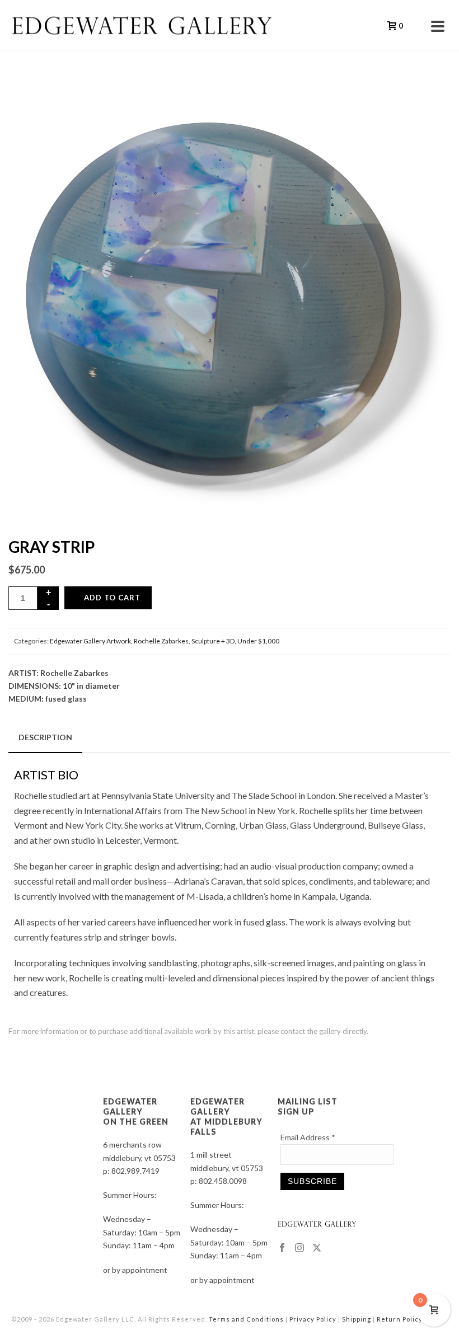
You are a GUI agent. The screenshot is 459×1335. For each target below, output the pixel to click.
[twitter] (316, 1248)
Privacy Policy (312, 1319)
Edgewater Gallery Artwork (90, 641)
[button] (428, 100)
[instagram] (299, 1248)
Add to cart (112, 597)
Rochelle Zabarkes (161, 641)
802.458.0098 (223, 1181)
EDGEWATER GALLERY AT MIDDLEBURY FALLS (226, 1116)
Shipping (356, 1319)
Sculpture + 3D (213, 641)
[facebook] (282, 1248)
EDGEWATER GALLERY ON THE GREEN (135, 1111)
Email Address (307, 1137)
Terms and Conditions (246, 1319)
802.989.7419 (135, 1171)
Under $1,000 (258, 641)
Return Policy (400, 1319)
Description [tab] (45, 737)
